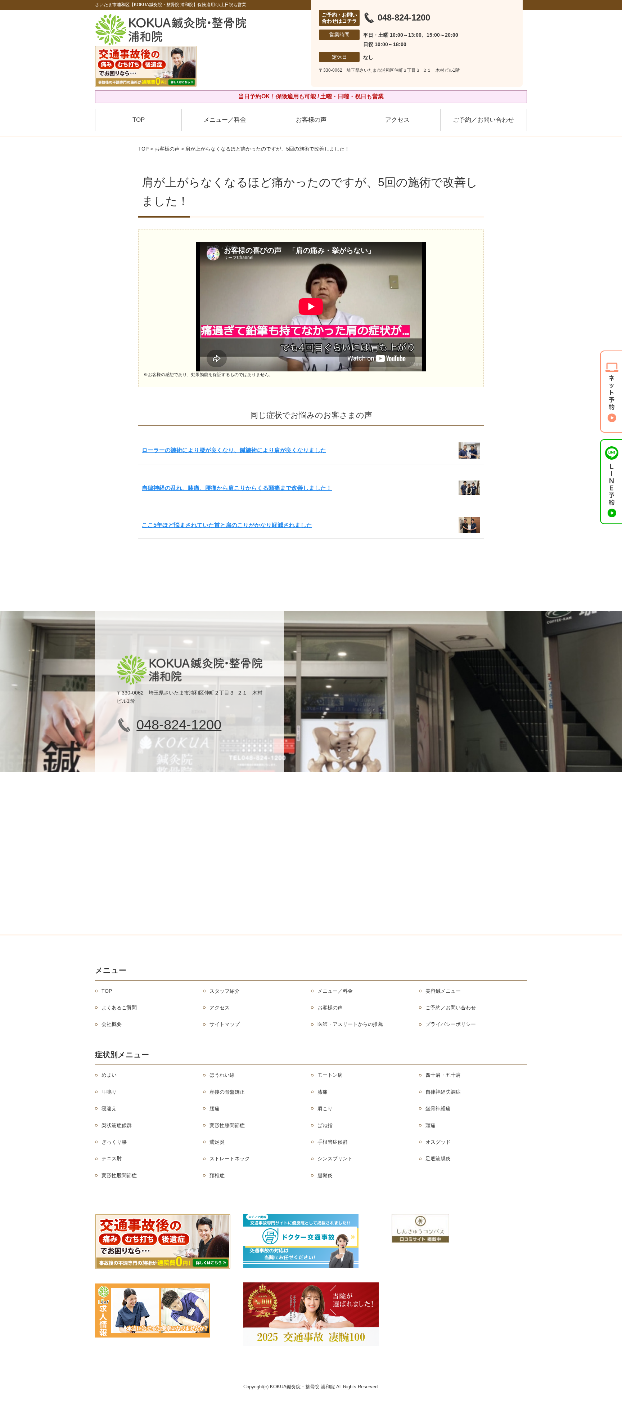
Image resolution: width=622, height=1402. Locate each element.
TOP (138, 119)
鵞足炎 (217, 1142)
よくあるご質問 (119, 1007)
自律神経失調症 (443, 1092)
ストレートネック (229, 1158)
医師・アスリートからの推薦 (350, 1024)
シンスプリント (335, 1158)
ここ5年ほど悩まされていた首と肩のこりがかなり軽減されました (227, 525)
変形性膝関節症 (227, 1125)
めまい (109, 1075)
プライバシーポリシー (450, 1024)
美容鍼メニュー (443, 991)
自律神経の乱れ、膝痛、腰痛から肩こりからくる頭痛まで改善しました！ (237, 488)
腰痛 (214, 1108)
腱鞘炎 (325, 1175)
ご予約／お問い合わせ (483, 119)
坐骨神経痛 (438, 1108)
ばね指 (325, 1125)
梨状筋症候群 (117, 1125)
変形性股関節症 (119, 1175)
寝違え (109, 1108)
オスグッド (438, 1142)
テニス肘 (112, 1158)
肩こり (325, 1108)
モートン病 (330, 1075)
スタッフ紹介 (224, 991)
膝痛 (322, 1092)
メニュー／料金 (224, 119)
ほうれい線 (222, 1075)
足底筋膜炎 (438, 1158)
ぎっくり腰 (114, 1142)
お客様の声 (311, 119)
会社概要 (112, 1024)
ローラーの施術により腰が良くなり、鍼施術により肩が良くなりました (234, 450)
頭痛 (430, 1125)
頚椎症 (217, 1175)
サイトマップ (224, 1024)
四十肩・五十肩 (443, 1075)
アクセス (397, 119)
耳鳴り (109, 1092)
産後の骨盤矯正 (227, 1092)
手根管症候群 (332, 1142)
